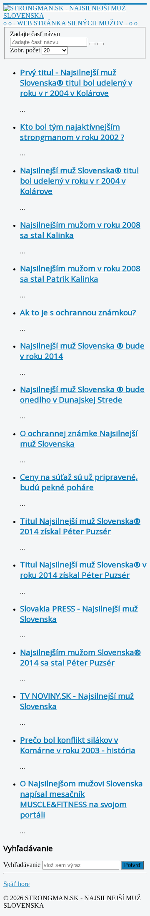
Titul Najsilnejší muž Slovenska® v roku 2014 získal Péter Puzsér (83, 569)
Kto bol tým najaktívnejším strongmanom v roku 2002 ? (72, 131)
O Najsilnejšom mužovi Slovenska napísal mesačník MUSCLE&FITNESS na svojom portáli (81, 799)
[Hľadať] (92, 44)
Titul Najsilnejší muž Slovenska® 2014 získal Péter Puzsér (80, 526)
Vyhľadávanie (21, 864)
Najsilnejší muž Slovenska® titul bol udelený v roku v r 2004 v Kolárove (79, 180)
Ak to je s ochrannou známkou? (78, 312)
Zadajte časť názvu (36, 33)
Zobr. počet (26, 50)
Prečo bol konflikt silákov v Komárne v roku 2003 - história (77, 744)
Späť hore (16, 883)
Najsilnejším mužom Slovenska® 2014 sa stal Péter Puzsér (80, 657)
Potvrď (132, 865)
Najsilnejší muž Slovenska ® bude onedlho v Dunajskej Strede (82, 394)
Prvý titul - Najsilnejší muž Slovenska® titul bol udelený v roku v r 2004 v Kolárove (76, 82)
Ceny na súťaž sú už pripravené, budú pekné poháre (79, 482)
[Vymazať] (100, 44)
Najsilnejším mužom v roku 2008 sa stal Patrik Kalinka (80, 273)
